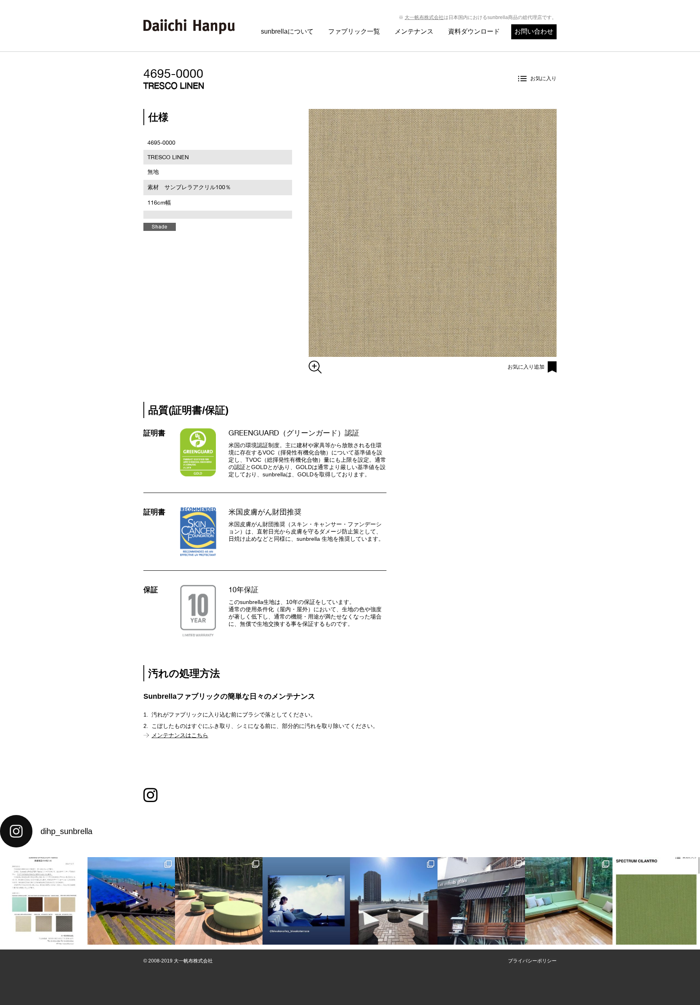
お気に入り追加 (526, 367)
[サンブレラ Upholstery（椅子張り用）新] (656, 901)
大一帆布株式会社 (424, 17)
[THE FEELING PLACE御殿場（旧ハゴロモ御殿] (568, 901)
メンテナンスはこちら (180, 735)
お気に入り (543, 78)
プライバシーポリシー (532, 961)
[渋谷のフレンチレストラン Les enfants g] (481, 901)
